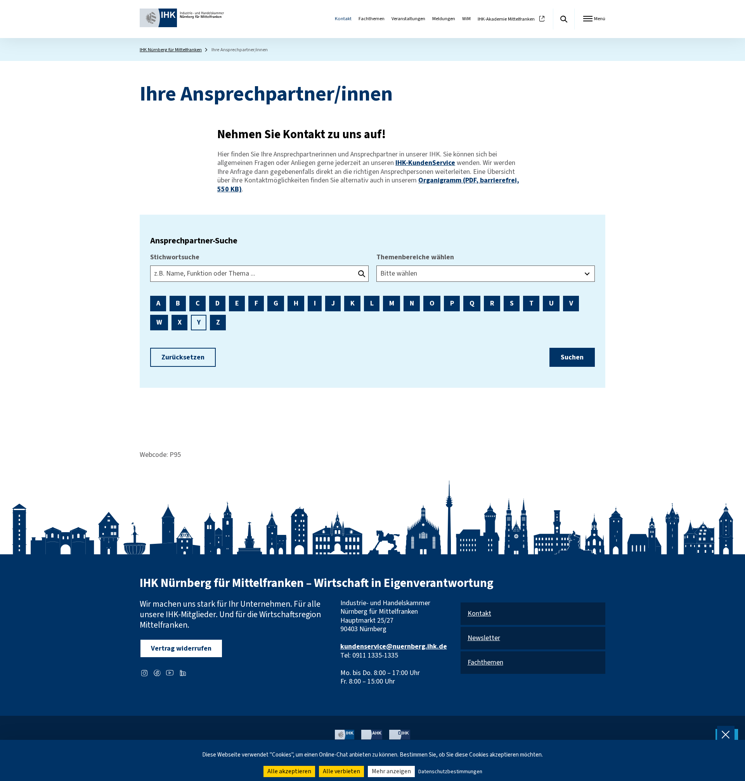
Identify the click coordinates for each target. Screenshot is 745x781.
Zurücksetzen (182, 357)
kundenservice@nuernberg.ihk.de (393, 646)
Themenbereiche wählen (415, 257)
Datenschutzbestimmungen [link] (450, 772)
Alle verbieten (341, 771)
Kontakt (343, 18)
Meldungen (443, 18)
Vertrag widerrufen (181, 648)
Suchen (572, 357)
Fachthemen (372, 18)
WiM (466, 18)
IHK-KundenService (425, 163)
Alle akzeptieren (289, 771)
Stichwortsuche (174, 257)
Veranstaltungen (408, 18)
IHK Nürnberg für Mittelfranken (171, 49)
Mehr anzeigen (391, 771)
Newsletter (484, 638)
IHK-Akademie (506, 19)
